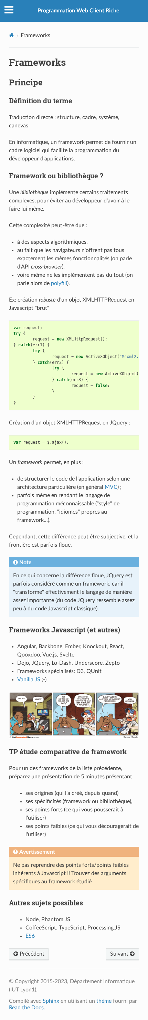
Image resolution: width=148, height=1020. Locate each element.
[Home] (11, 35)
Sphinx (51, 1001)
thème (104, 1001)
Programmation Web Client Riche (78, 10)
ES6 (30, 936)
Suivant (120, 954)
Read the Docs (26, 1007)
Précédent (31, 954)
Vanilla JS (28, 679)
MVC (111, 487)
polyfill (59, 283)
